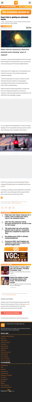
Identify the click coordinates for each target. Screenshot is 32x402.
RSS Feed (3, 350)
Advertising (4, 340)
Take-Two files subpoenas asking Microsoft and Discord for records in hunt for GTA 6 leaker (18, 223)
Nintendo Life (4, 373)
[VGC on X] (23, 6)
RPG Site (3, 381)
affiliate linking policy (16, 203)
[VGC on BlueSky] (25, 6)
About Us (3, 338)
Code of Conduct (5, 342)
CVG (2, 367)
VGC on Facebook (5, 352)
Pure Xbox (3, 377)
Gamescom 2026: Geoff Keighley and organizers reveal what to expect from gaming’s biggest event (17, 243)
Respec (3, 383)
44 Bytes (10, 390)
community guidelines (10, 294)
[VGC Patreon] (20, 6)
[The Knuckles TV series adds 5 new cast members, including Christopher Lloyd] (5, 270)
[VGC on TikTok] (28, 6)
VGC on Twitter (5, 358)
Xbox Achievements (6, 387)
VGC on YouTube (5, 360)
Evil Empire (4, 189)
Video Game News (7, 26)
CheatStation (4, 365)
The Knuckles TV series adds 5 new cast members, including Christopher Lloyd (20, 268)
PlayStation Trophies (6, 375)
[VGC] (16, 3)
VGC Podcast (4, 356)
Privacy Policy (4, 346)
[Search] (29, 2)
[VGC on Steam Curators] (30, 6)
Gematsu (3, 369)
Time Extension (5, 385)
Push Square (4, 379)
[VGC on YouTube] (27, 6)
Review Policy (4, 348)
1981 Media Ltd (10, 323)
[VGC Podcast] (21, 6)
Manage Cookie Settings (7, 336)
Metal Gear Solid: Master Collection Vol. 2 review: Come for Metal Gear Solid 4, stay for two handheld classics (18, 216)
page (26, 304)
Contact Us (4, 344)
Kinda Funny (4, 371)
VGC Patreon (4, 354)
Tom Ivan (28, 27)
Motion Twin (4, 182)
